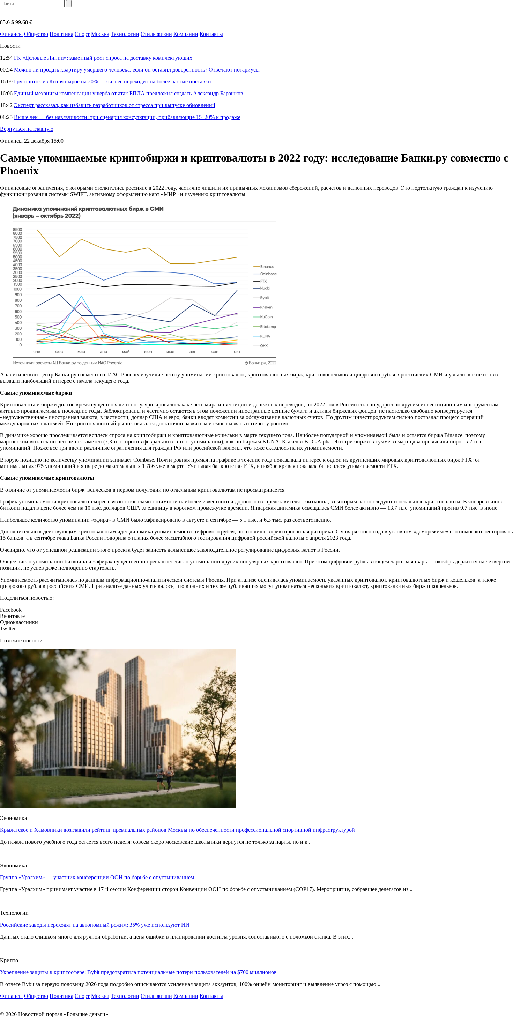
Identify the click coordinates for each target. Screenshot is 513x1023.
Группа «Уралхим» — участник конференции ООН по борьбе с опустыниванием (97, 877)
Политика (61, 34)
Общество (36, 34)
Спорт (82, 34)
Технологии (125, 34)
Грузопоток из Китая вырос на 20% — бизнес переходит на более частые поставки (112, 81)
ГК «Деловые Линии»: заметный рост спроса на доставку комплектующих (103, 58)
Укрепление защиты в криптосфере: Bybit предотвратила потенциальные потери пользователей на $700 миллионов (138, 972)
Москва (100, 34)
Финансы (11, 34)
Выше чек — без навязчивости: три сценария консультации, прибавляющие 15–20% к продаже (127, 117)
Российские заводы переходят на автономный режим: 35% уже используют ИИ (94, 925)
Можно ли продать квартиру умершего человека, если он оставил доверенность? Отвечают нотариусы (137, 70)
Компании (185, 34)
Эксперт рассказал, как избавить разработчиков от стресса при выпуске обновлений (114, 105)
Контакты (211, 34)
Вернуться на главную (26, 129)
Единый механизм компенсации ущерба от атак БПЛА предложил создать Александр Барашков (128, 93)
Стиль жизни (156, 34)
